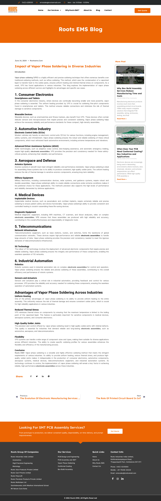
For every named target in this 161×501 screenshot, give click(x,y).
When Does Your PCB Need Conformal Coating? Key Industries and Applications (130, 153)
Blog (98, 10)
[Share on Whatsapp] (49, 376)
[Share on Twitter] (37, 376)
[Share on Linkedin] (43, 376)
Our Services (53, 10)
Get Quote (142, 10)
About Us (88, 10)
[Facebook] (112, 478)
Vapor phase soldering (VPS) (26, 77)
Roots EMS (19, 353)
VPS (37, 217)
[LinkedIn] (122, 478)
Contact (108, 10)
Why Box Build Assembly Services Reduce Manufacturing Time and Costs (129, 92)
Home (40, 10)
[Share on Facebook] (31, 376)
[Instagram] (117, 478)
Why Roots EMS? (72, 10)
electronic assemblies (90, 235)
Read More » (121, 119)
